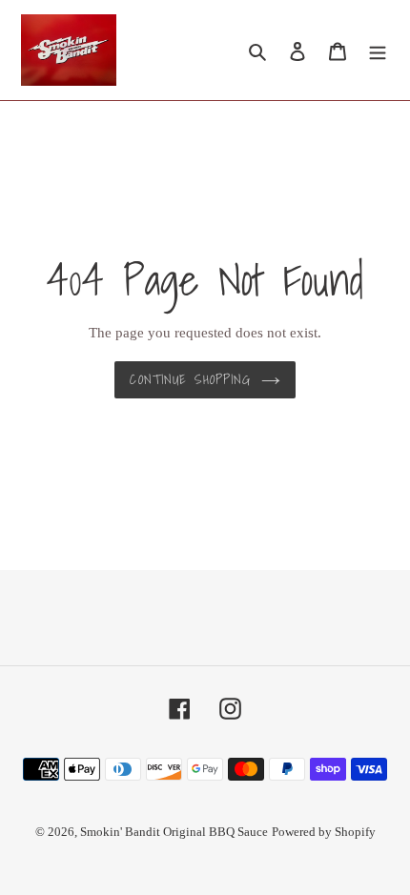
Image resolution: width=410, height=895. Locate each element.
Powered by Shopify (324, 831)
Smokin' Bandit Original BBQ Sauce (174, 831)
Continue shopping (190, 379)
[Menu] (378, 50)
